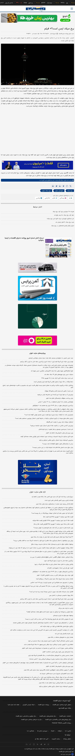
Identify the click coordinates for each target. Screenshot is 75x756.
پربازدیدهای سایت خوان (37, 353)
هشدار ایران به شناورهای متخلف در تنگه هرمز (60, 637)
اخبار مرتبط (37, 207)
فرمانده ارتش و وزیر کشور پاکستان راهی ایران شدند (59, 500)
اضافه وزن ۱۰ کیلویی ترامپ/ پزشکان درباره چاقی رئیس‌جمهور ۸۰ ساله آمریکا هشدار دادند (48, 645)
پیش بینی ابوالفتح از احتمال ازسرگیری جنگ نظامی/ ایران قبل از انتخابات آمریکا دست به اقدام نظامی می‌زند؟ (43, 541)
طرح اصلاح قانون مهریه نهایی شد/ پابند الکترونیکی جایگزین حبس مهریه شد (52, 371)
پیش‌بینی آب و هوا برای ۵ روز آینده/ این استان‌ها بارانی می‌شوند (55, 395)
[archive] (26, 744)
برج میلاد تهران (46, 191)
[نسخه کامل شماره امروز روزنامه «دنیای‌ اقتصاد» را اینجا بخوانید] (58, 247)
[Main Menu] (72, 9)
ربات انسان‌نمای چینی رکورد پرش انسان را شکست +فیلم (58, 652)
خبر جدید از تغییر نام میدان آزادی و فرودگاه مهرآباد (59, 391)
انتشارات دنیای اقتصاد (65, 716)
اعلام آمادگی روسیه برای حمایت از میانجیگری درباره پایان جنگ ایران (54, 504)
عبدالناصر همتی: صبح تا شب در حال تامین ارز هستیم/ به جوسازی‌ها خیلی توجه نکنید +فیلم (47, 648)
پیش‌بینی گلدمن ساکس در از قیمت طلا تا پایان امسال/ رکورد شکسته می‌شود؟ (51, 426)
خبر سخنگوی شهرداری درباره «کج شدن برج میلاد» (60, 219)
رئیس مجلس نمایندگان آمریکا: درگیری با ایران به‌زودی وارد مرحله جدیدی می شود (50, 641)
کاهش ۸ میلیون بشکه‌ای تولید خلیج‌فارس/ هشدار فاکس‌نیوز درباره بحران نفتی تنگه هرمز (48, 670)
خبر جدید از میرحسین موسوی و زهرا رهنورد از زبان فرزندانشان (56, 429)
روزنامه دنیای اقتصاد (43, 705)
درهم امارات (42, 3)
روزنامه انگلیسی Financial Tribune (61, 723)
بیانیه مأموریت (56, 739)
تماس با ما (68, 731)
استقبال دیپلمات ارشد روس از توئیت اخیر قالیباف (59, 422)
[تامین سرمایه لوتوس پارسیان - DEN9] (37, 316)
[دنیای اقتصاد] (35, 9)
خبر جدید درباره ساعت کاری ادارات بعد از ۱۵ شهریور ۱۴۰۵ (57, 378)
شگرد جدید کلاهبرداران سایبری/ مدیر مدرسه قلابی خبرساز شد (56, 674)
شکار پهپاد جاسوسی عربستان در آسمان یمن (61, 595)
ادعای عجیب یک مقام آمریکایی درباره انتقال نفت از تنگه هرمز (56, 683)
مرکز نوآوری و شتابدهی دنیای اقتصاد (26, 716)
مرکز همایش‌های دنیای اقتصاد (47, 716)
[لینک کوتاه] (70, 186)
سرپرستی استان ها (42, 731)
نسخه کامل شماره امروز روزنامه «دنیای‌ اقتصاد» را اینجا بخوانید (24, 239)
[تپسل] (3, 162)
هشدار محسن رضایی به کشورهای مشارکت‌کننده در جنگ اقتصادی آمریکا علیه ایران (50, 655)
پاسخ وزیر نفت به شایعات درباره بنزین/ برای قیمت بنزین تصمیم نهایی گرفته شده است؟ (48, 415)
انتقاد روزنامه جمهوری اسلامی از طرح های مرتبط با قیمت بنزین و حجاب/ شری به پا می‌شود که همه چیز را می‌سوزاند (41, 548)
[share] (33, 744)
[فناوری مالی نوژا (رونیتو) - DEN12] (37, 472)
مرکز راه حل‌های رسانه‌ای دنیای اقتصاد (31, 720)
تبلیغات (60, 731)
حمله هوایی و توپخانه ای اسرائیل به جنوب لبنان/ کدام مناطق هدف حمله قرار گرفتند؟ (49, 612)
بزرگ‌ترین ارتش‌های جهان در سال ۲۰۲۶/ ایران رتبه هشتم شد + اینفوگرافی (53, 406)
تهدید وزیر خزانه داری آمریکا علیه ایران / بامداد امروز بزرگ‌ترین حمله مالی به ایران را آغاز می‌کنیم (46, 362)
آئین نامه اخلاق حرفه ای (41, 739)
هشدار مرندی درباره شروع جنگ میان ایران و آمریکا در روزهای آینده (54, 579)
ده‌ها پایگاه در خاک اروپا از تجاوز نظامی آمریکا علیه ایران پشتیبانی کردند (53, 382)
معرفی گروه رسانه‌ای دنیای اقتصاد (61, 705)
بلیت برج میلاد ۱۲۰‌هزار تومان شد (64, 222)
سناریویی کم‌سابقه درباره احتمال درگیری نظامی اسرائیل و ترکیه (56, 440)
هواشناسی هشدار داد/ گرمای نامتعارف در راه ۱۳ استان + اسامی (55, 402)
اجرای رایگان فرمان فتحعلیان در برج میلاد (62, 226)
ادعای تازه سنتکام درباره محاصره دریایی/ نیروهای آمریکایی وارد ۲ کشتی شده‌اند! (51, 659)
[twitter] (63, 186)
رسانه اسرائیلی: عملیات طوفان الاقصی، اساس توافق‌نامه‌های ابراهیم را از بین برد (51, 557)
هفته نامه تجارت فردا (13, 705)
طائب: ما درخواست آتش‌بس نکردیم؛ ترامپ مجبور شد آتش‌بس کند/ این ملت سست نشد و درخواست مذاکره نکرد (41, 630)
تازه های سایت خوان (37, 492)
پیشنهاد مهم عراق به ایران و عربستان (63, 616)
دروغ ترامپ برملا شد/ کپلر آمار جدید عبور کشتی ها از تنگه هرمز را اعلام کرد (52, 497)
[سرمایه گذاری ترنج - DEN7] (37, 18)
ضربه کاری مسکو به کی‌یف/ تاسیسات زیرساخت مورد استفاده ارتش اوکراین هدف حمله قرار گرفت (46, 437)
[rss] (37, 744)
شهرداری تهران (59, 191)
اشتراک (52, 731)
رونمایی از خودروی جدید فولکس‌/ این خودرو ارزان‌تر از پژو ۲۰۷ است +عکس (51, 583)
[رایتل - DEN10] (37, 340)
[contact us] (30, 744)
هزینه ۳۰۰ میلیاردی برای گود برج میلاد (63, 212)
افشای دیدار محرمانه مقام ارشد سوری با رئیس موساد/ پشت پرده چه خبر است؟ (51, 592)
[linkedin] (59, 186)
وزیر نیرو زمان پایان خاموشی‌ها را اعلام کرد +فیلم (59, 433)
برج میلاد (70, 191)
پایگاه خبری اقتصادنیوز (65, 708)
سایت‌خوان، (66, 180)
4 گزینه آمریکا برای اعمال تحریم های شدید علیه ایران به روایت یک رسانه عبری (52, 537)
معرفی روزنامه (67, 739)
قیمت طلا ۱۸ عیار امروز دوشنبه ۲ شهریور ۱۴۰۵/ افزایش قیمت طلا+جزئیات (53, 521)
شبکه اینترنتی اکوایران (28, 705)
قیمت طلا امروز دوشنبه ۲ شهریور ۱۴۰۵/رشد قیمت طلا (58, 517)
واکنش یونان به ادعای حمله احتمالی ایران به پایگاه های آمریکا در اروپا (54, 564)
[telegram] (56, 186)
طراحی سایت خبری (67, 754)
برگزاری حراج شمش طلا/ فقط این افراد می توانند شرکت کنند (56, 626)
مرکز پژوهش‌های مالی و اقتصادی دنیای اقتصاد (58, 720)
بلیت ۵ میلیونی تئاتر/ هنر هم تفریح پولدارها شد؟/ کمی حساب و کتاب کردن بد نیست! (49, 619)
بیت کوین (23, 3)
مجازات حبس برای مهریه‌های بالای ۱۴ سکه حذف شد (58, 375)
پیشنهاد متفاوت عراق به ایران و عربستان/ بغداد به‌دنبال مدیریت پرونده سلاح (52, 544)
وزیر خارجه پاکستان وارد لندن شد (64, 634)
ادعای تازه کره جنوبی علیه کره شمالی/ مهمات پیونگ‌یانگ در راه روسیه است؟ (52, 513)
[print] (52, 186)
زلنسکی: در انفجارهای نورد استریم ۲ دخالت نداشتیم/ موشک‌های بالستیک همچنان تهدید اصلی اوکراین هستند (43, 623)
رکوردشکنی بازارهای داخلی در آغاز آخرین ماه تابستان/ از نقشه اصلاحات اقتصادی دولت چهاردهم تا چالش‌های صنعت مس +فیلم (38, 663)
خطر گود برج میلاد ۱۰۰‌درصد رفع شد (64, 215)
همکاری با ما (30, 731)
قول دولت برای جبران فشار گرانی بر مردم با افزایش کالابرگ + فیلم (55, 575)
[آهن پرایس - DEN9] (37, 288)
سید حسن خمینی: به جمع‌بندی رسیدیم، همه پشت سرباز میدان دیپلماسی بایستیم (51, 358)
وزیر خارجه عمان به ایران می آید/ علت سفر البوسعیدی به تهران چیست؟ (53, 528)
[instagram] (48, 744)
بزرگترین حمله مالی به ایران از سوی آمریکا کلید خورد (58, 561)
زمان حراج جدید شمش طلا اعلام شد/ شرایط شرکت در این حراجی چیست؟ (52, 447)
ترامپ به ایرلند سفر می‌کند (65, 608)
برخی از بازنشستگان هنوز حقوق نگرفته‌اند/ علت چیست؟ (57, 444)
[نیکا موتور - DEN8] (37, 267)
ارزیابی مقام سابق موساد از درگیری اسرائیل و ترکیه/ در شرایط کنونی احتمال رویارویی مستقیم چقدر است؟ (44, 418)
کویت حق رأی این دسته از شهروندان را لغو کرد (60, 568)
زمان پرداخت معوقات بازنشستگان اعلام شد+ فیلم (59, 398)
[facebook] (66, 186)
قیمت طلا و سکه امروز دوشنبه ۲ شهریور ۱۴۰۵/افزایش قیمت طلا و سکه (53, 524)
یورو (59, 3)
